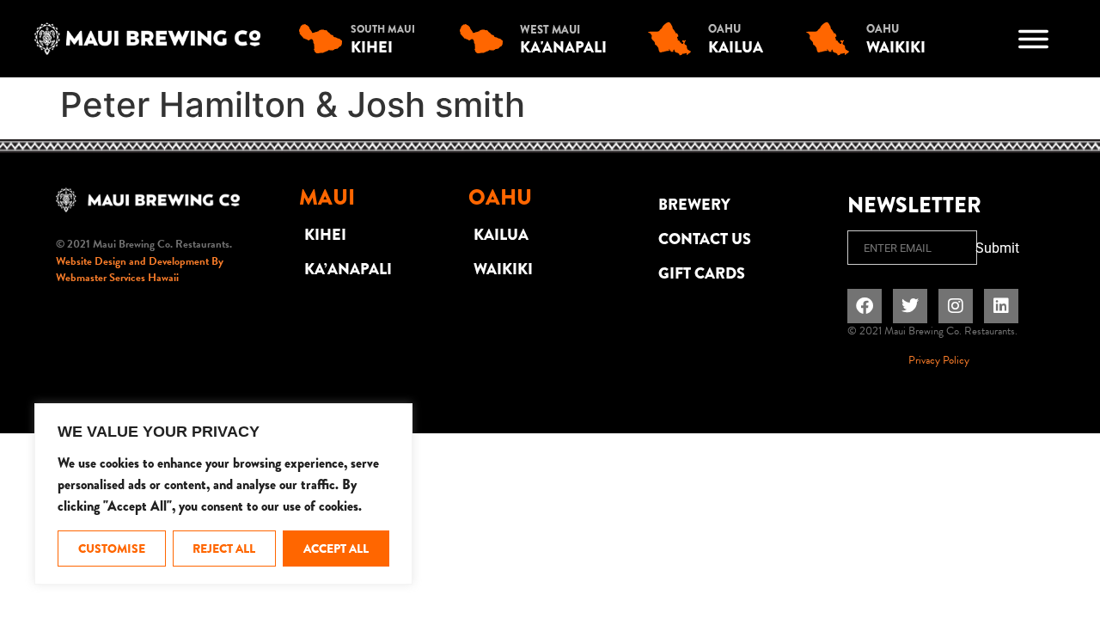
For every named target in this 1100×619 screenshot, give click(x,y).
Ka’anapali (348, 269)
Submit (997, 248)
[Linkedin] (1001, 306)
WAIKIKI (503, 269)
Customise (111, 548)
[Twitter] (910, 306)
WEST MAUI (550, 29)
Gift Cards (701, 273)
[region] (223, 494)
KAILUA (501, 235)
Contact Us (704, 239)
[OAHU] (674, 38)
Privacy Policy (938, 360)
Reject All (223, 548)
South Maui (383, 29)
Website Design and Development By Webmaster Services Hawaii (139, 270)
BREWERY (694, 204)
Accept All (336, 548)
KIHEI (325, 235)
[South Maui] (325, 38)
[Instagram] (955, 306)
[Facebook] (864, 306)
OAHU (724, 29)
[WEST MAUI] (485, 38)
